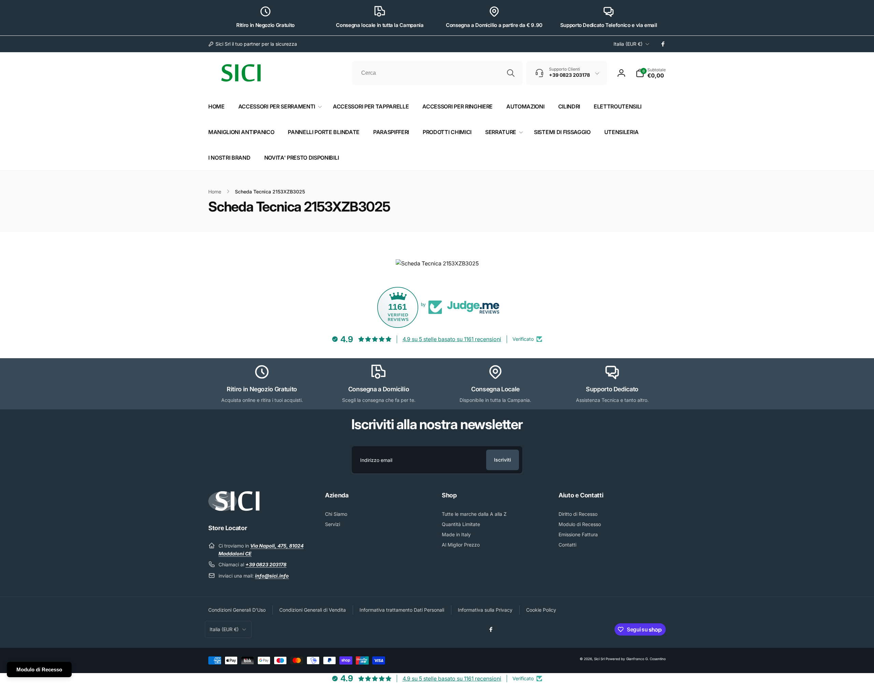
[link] (252, 44)
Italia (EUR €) (628, 44)
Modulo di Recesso (39, 669)
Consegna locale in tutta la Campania (379, 25)
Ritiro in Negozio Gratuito (265, 25)
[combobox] (437, 73)
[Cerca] (511, 73)
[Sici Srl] (233, 509)
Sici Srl (599, 659)
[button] (651, 73)
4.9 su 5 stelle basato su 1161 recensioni (452, 339)
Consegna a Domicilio (378, 389)
